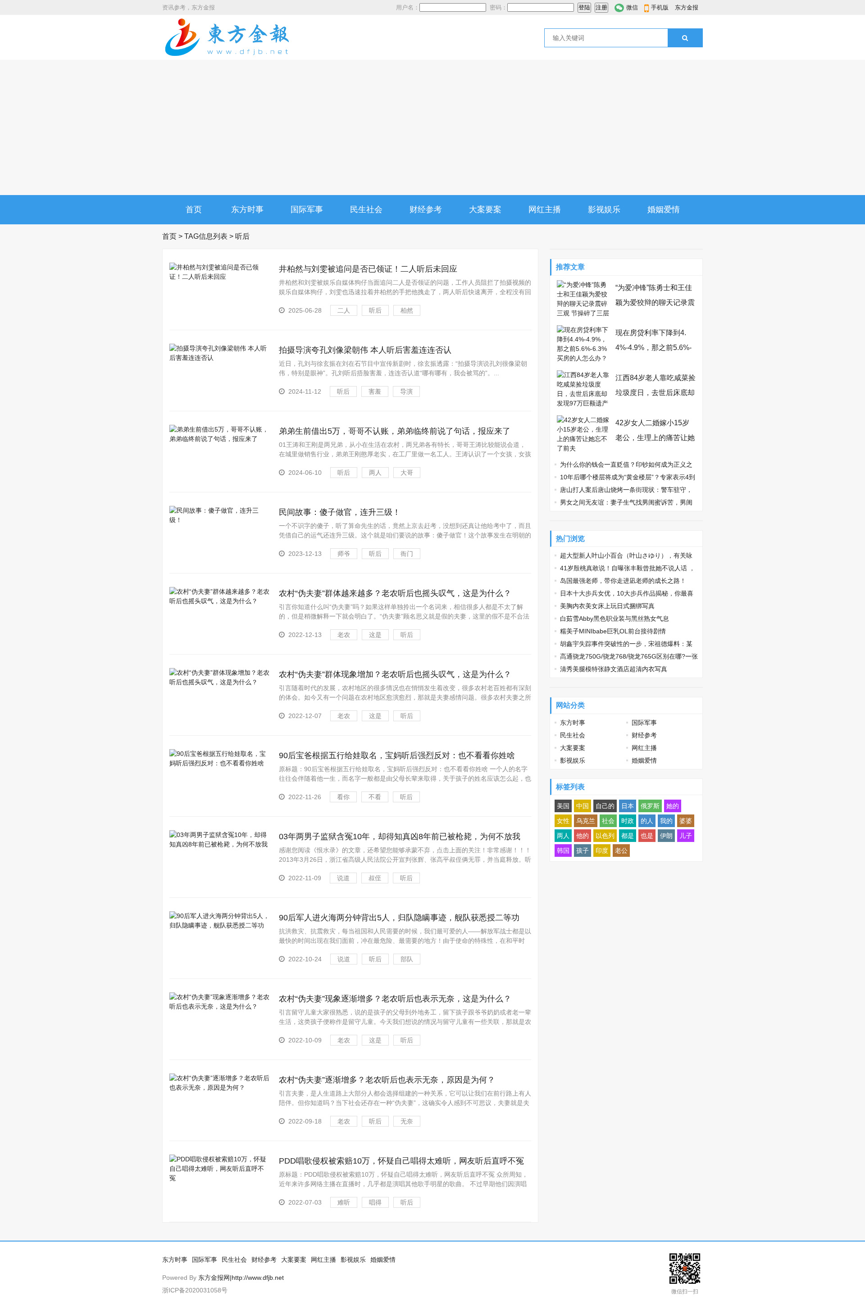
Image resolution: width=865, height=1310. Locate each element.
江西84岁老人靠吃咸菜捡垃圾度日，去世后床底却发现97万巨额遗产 (655, 392)
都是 (627, 835)
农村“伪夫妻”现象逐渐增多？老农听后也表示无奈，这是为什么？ (395, 998)
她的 (672, 806)
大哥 (407, 472)
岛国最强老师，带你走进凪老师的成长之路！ (623, 580)
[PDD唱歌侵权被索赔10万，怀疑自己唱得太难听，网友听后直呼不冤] (219, 1178)
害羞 (375, 391)
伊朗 (666, 835)
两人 (375, 472)
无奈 (407, 1121)
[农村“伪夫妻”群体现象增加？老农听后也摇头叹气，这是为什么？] (219, 682)
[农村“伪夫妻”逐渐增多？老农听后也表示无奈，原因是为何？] (219, 1087)
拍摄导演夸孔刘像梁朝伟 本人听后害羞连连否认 (365, 350)
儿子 (685, 835)
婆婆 (685, 820)
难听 (343, 1202)
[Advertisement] (432, 127)
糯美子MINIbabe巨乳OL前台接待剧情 (613, 631)
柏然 (407, 310)
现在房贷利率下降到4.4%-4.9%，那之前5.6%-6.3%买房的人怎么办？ (653, 347)
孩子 (582, 850)
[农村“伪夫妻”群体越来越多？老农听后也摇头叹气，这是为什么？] (219, 601)
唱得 (375, 1202)
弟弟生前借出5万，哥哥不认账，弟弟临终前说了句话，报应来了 (394, 431)
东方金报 (686, 7)
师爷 (343, 553)
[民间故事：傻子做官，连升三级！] (219, 519)
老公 (621, 850)
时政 (627, 820)
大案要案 (485, 209)
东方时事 (247, 209)
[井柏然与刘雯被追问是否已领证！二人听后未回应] (219, 276)
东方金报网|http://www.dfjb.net (241, 1277)
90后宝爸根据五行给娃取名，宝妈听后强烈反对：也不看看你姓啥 (397, 755)
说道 (343, 878)
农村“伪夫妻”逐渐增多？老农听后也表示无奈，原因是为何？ (387, 1079)
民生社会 (366, 209)
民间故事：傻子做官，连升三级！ (340, 512)
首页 (194, 209)
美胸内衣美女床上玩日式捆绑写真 (607, 606)
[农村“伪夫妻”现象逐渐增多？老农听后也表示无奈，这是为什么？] (219, 1006)
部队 (407, 959)
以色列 (605, 835)
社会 (608, 820)
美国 (563, 806)
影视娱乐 (604, 209)
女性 (563, 820)
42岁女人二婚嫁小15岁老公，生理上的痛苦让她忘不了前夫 (655, 437)
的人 (647, 820)
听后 (375, 310)
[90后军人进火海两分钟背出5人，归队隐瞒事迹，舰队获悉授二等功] (219, 925)
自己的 (605, 806)
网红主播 (544, 209)
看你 (343, 797)
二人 (343, 310)
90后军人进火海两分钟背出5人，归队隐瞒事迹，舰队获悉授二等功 (399, 917)
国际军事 (307, 209)
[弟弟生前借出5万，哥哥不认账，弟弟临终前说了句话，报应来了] (219, 438)
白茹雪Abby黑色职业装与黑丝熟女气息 (614, 618)
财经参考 (426, 209)
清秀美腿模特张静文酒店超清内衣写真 (613, 669)
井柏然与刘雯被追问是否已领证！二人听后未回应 (368, 268)
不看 (375, 797)
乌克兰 (585, 820)
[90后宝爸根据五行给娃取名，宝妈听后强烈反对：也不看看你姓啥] (219, 763)
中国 (582, 806)
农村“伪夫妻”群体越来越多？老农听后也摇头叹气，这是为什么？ (395, 593)
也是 (647, 835)
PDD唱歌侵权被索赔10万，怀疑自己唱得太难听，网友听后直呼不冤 (401, 1160)
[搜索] (685, 38)
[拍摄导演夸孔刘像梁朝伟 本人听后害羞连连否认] (219, 357)
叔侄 (375, 878)
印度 (602, 850)
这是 (375, 634)
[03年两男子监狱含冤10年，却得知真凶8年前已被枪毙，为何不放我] (219, 844)
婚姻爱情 (663, 209)
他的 (582, 835)
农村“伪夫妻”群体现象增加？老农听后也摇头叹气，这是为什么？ (395, 674)
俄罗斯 (650, 806)
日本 (627, 806)
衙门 (407, 553)
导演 (406, 391)
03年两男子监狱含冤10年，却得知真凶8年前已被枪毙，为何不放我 (399, 836)
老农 (343, 634)
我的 (666, 820)
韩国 (563, 850)
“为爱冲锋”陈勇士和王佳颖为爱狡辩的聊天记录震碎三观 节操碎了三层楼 (655, 302)
